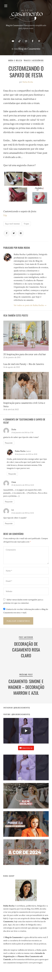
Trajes (26, 223)
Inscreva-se (27, 748)
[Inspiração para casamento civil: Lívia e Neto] (26, 385)
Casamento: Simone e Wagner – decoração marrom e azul (26, 687)
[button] (26, 769)
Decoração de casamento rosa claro (26, 649)
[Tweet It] (13, 233)
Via (5, 215)
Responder (9, 443)
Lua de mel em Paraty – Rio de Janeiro (23, 364)
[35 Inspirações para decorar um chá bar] (26, 336)
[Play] (26, 730)
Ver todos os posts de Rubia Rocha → (30, 305)
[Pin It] (20, 233)
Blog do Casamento (29, 48)
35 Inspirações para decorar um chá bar (24, 354)
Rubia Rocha (28, 82)
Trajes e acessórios (34, 60)
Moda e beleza (15, 60)
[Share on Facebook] (6, 233)
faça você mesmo (12, 223)
